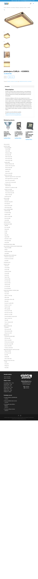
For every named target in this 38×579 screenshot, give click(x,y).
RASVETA (8, 7)
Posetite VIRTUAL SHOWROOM (11, 397)
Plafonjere (17, 7)
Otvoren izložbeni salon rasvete (11, 400)
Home (5, 7)
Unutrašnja (13, 7)
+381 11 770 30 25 (7, 378)
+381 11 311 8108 (14, 0)
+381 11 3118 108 (7, 376)
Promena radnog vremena (10, 409)
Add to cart (11, 77)
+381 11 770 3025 (20, 0)
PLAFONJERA (29, 81)
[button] (4, 9)
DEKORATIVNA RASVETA (23, 81)
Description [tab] (7, 86)
